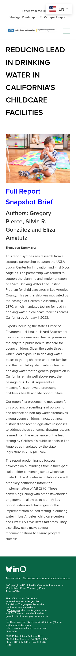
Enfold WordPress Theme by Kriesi (26, 588)
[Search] (54, 31)
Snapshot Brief (29, 202)
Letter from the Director (37, 10)
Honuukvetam (18, 622)
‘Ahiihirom (46, 622)
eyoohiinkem (18, 625)
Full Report (23, 191)
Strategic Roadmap (22, 17)
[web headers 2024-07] (31, 31)
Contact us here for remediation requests (46, 578)
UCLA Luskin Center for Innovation (41, 585)
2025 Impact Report (53, 17)
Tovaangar (14, 610)
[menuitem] (54, 31)
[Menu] (64, 31)
